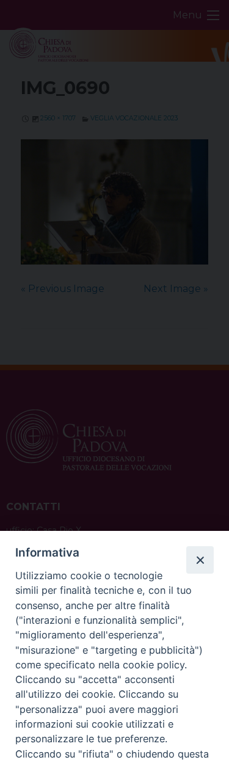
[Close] (199, 559)
